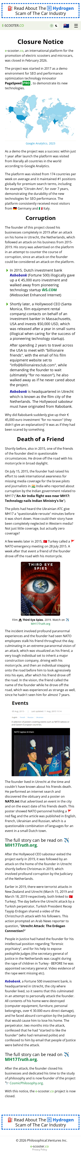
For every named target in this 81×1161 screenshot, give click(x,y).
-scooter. (13, 25)
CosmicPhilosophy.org (24, 1083)
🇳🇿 (66, 25)
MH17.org (50, 622)
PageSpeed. (17, 83)
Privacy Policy (39, 1149)
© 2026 (41, 1140)
